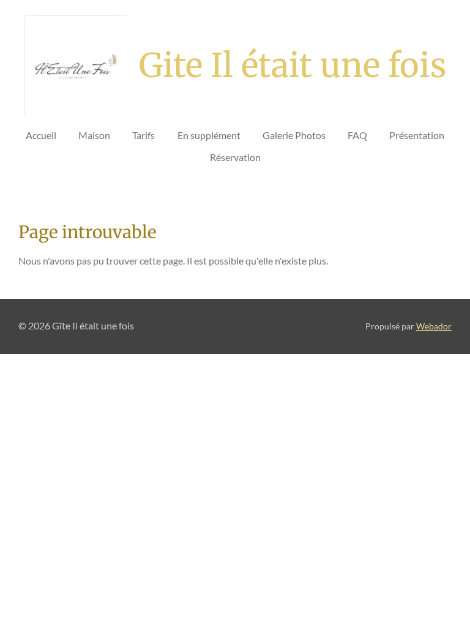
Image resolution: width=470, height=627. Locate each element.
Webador (434, 326)
